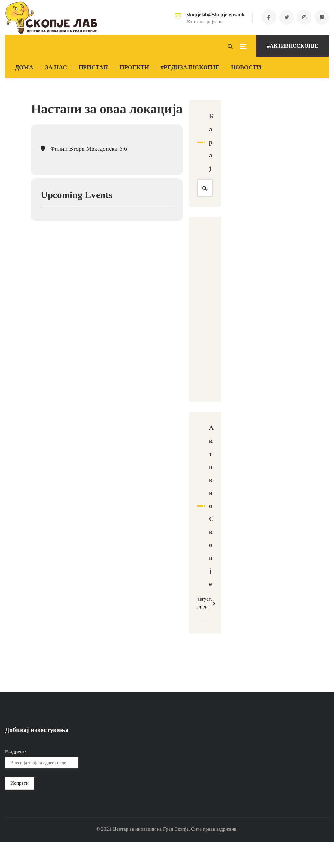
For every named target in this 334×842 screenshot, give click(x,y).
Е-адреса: (15, 751)
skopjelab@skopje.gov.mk (216, 14)
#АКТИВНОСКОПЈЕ (292, 46)
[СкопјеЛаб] (51, 17)
